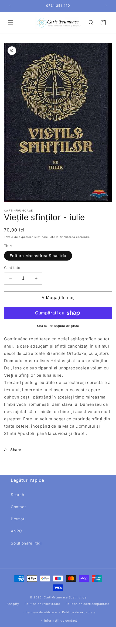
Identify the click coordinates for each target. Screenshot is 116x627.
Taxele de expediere (18, 236)
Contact (18, 506)
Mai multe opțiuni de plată (58, 326)
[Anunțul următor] (106, 6)
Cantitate (12, 267)
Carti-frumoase (56, 597)
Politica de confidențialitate (87, 604)
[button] (11, 23)
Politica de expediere (78, 612)
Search (17, 494)
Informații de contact (60, 620)
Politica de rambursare (42, 604)
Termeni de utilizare (41, 612)
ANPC (16, 531)
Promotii (18, 519)
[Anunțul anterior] (10, 6)
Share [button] (15, 449)
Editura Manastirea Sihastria (38, 255)
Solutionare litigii (26, 543)
